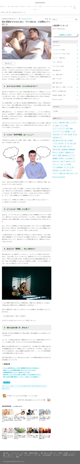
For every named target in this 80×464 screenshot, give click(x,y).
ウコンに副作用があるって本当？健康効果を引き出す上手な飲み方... (22, 368)
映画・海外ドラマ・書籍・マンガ (26, 6)
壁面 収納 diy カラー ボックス (68, 155)
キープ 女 (67, 143)
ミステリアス (73, 122)
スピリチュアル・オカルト (61, 53)
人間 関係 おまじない (69, 152)
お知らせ (56, 45)
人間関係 (25, 386)
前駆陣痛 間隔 (72, 149)
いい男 (61, 164)
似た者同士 (61, 158)
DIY (76, 173)
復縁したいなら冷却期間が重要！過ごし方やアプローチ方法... (20, 370)
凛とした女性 (73, 143)
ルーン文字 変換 (67, 164)
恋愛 (34, 386)
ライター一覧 (37, 455)
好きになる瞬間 (69, 128)
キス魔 (54, 146)
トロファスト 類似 (64, 125)
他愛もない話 (62, 173)
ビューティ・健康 (61, 6)
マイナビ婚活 (55, 125)
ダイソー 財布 (64, 134)
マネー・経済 (69, 6)
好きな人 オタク (56, 161)
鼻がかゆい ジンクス (70, 161)
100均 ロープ (69, 170)
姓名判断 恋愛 (65, 149)
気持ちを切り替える (42, 386)
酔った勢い (61, 143)
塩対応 (67, 122)
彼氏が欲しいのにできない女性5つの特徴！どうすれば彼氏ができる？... (22, 374)
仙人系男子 (70, 140)
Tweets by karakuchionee (58, 177)
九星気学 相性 (62, 122)
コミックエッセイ (46, 6)
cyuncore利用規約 (46, 455)
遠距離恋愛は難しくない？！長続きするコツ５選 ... (17, 372)
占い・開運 (8, 6)
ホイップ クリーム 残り (69, 167)
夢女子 (65, 146)
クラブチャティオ (56, 131)
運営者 (17, 456)
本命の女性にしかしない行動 (59, 170)
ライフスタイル (54, 6)
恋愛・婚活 (7, 382)
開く (10, 63)
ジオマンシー (55, 164)
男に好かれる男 (56, 134)
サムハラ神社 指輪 (65, 131)
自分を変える (6, 388)
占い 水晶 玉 (59, 146)
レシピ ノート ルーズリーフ (58, 128)
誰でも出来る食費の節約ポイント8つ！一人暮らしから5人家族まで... (22, 376)
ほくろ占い (55, 122)
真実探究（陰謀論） (15, 6)
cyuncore (40, 2)
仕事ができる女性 (56, 149)
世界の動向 (56, 70)
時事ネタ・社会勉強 (38, 6)
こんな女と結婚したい (69, 158)
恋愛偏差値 (55, 158)
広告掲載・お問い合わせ (68, 455)
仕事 (30, 386)
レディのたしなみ (16, 386)
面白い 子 (63, 161)
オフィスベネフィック (8, 456)
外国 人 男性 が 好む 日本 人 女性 (60, 140)
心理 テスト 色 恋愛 (57, 155)
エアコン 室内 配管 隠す (58, 167)
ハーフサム (73, 131)
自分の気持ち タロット (57, 137)
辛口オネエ (57, 99)
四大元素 (70, 134)
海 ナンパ (70, 146)
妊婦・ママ (36, 9)
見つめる (75, 134)
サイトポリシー (56, 455)
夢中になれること (70, 173)
